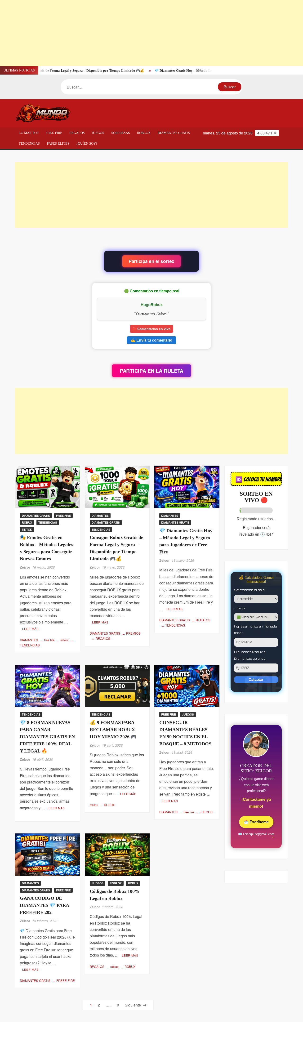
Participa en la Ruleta (151, 370)
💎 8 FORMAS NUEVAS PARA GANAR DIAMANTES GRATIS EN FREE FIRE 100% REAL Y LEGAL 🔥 (47, 736)
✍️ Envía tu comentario (151, 340)
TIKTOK (27, 529)
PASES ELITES (58, 143)
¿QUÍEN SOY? (86, 143)
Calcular (256, 679)
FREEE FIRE (65, 980)
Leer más (30, 629)
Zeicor (25, 567)
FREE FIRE (54, 133)
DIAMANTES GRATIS (174, 133)
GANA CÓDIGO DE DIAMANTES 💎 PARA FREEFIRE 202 (44, 905)
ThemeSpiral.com (193, 1029)
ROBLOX (144, 133)
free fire (49, 640)
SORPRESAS (120, 133)
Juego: (239, 608)
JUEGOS (98, 133)
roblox (64, 640)
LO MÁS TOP (29, 133)
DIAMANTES (29, 640)
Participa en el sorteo (151, 261)
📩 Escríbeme (256, 822)
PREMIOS (133, 633)
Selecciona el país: (249, 590)
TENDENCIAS (29, 143)
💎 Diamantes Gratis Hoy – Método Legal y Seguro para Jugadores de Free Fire (189, 70)
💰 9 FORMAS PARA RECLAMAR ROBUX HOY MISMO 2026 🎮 (113, 729)
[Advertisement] (142, 33)
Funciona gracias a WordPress (119, 1029)
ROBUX (27, 522)
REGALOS (77, 133)
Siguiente (132, 1005)
